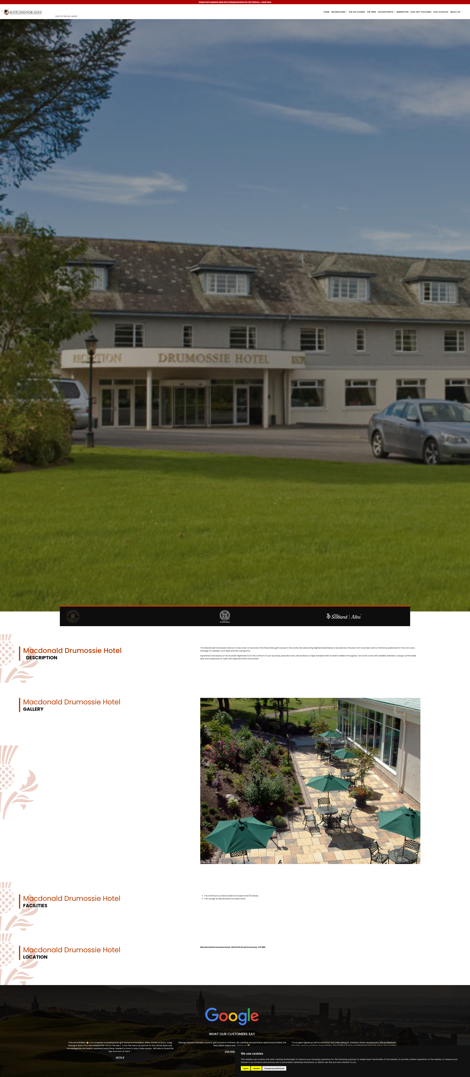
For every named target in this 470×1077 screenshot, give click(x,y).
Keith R (120, 1057)
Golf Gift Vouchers (420, 12)
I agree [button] (245, 1068)
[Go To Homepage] (22, 11)
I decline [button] (256, 1068)
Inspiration (402, 12)
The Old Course (357, 12)
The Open (371, 12)
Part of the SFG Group (66, 16)
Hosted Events (385, 12)
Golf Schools (440, 12)
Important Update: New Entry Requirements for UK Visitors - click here (235, 2)
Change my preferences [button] (274, 1068)
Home (326, 12)
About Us (455, 12)
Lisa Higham (232, 1051)
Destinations (338, 12)
